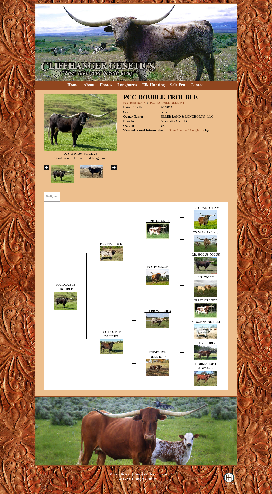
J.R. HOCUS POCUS (206, 254)
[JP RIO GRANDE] (157, 230)
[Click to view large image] (80, 122)
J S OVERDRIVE (205, 343)
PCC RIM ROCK (134, 102)
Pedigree (51, 196)
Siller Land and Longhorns (187, 130)
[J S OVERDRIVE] (205, 352)
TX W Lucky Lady (205, 232)
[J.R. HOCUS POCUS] (205, 265)
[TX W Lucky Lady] (205, 243)
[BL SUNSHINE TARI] (205, 331)
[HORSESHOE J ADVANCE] (205, 378)
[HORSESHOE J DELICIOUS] (157, 367)
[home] (136, 40)
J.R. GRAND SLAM (205, 208)
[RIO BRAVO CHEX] (157, 320)
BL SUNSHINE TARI (205, 321)
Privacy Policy (120, 474)
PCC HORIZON (158, 266)
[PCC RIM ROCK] (111, 253)
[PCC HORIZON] (157, 276)
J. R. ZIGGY (205, 277)
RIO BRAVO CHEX (157, 311)
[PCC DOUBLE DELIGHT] (111, 346)
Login (163, 474)
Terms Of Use (144, 474)
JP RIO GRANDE (158, 221)
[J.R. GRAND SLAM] (205, 219)
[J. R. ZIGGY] (205, 288)
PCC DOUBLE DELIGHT (167, 102)
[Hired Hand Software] (229, 479)
